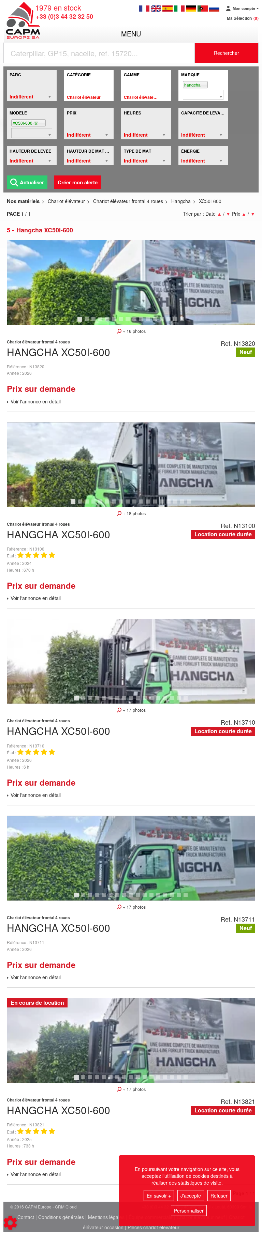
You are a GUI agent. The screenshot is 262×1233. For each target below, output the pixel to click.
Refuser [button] (219, 1195)
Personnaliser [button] (189, 1210)
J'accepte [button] (190, 1195)
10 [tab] (143, 322)
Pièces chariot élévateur (153, 1227)
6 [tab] (115, 322)
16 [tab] (184, 322)
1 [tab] (80, 322)
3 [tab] (94, 322)
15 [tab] (177, 322)
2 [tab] (87, 322)
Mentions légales (106, 1217)
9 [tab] (135, 322)
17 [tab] (184, 504)
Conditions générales (61, 1217)
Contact (25, 1217)
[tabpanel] (131, 282)
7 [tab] (121, 322)
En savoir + (159, 1195)
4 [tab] (101, 322)
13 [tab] (164, 322)
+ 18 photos (133, 513)
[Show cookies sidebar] (10, 1223)
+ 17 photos (133, 710)
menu (131, 33)
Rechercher (226, 52)
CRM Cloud (66, 1206)
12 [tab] (157, 322)
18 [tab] (191, 504)
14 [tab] (171, 322)
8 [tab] (128, 322)
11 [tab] (150, 322)
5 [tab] (108, 322)
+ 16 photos (133, 331)
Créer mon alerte (78, 182)
